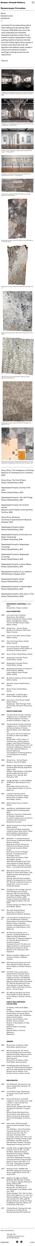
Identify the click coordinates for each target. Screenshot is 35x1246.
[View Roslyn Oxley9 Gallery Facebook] (17, 1242)
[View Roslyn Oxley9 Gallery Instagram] (21, 1242)
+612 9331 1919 (11, 1234)
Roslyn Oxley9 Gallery (7, 1230)
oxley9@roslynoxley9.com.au (15, 1236)
